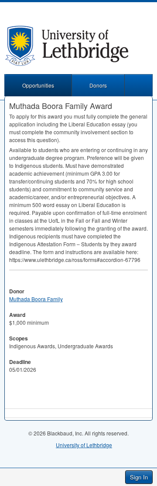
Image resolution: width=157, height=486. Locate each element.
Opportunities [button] (38, 85)
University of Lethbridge (84, 445)
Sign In (139, 477)
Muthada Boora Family (36, 298)
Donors (98, 85)
